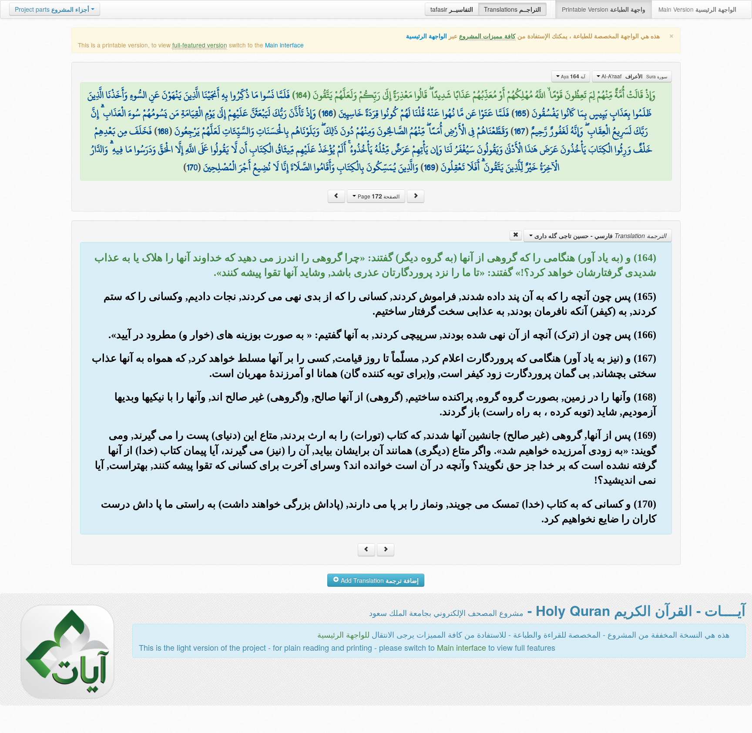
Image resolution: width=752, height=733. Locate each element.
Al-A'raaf (633, 76)
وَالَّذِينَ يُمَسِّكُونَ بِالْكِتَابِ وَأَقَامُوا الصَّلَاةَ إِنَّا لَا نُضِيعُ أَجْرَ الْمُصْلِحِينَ (310, 167)
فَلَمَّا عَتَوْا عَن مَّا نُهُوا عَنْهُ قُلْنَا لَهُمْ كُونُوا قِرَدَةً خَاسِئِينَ (424, 113)
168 (163, 131)
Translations (512, 9)
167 (519, 131)
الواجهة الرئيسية (426, 36)
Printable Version (603, 9)
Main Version (697, 9)
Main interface (284, 44)
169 (429, 167)
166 (327, 113)
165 (520, 113)
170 (192, 167)
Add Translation (379, 580)
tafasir (451, 9)
